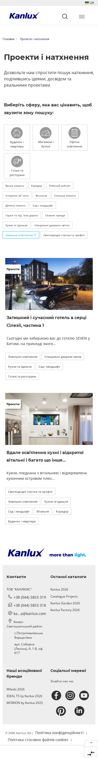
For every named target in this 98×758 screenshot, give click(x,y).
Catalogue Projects (64, 596)
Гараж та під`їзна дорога (21, 215)
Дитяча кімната (15, 205)
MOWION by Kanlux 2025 (25, 703)
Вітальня (41, 195)
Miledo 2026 (16, 689)
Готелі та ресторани (22, 376)
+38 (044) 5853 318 (30, 605)
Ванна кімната (14, 185)
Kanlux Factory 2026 (65, 610)
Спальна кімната (65, 195)
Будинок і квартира (22, 521)
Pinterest (61, 711)
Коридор (36, 185)
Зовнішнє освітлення (19, 235)
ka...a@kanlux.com (30, 613)
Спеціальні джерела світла (52, 225)
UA (91, 2)
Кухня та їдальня (16, 225)
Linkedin (80, 711)
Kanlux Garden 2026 (65, 603)
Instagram (71, 695)
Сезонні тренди (55, 215)
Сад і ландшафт (43, 205)
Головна (8, 39)
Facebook (57, 695)
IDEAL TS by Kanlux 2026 (24, 696)
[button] (89, 2)
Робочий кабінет (60, 185)
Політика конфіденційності (59, 732)
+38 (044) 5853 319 (30, 597)
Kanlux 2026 (59, 589)
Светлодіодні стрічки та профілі (64, 235)
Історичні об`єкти (16, 195)
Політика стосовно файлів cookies (38, 739)
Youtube (85, 695)
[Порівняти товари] (91, 752)
